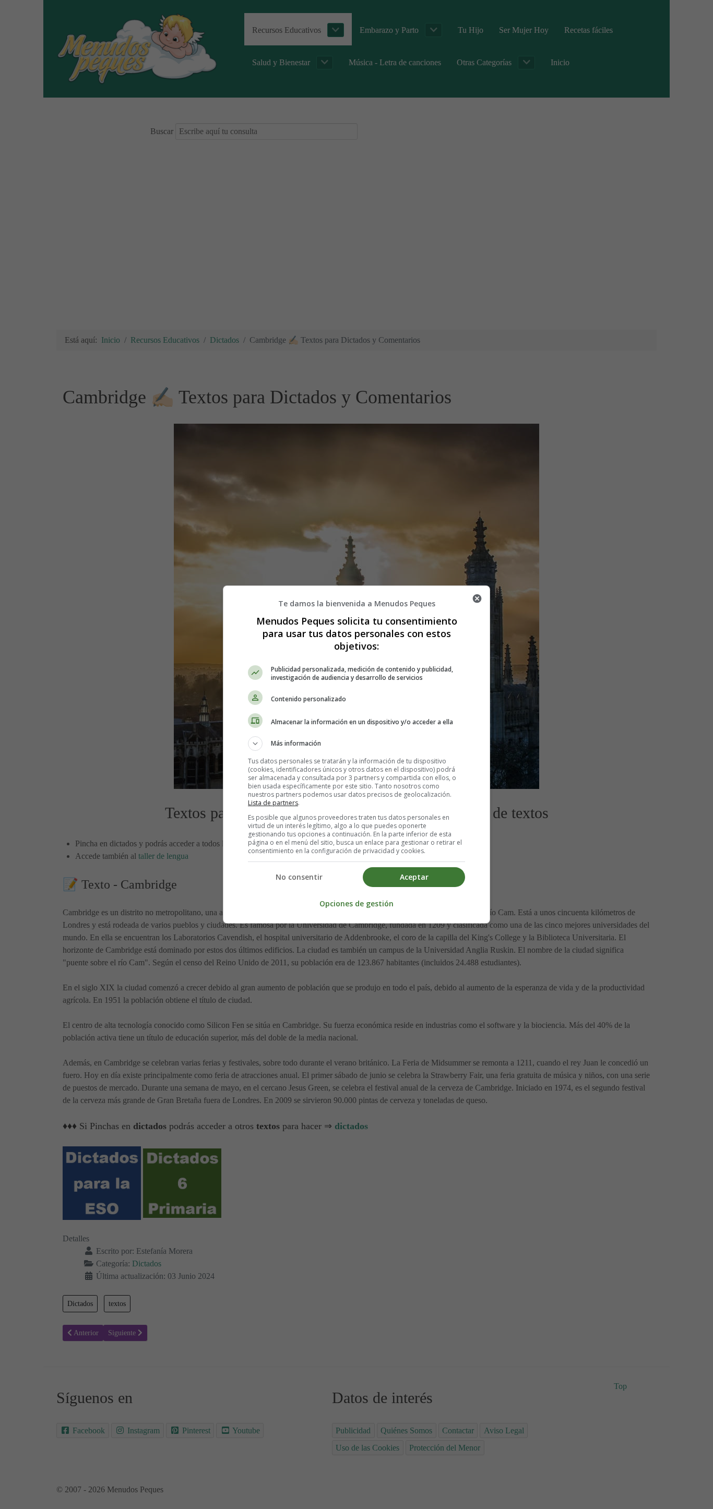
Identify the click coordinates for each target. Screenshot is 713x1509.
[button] (356, 743)
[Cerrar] (477, 598)
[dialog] (356, 754)
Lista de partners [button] (273, 802)
